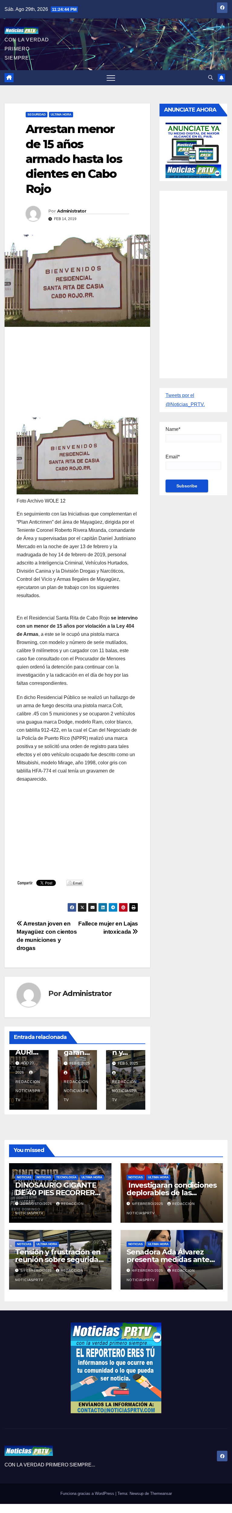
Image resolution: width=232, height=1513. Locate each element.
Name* (173, 429)
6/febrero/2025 (148, 1204)
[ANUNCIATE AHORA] (193, 149)
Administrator (71, 211)
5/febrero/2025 (37, 1270)
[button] (210, 77)
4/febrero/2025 (148, 1270)
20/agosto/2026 (37, 1204)
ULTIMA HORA (61, 114)
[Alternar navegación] (111, 78)
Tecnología (66, 1177)
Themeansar (161, 1493)
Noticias (44, 1177)
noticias (24, 1177)
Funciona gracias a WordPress (87, 1493)
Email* (173, 456)
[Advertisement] (77, 375)
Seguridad (36, 114)
